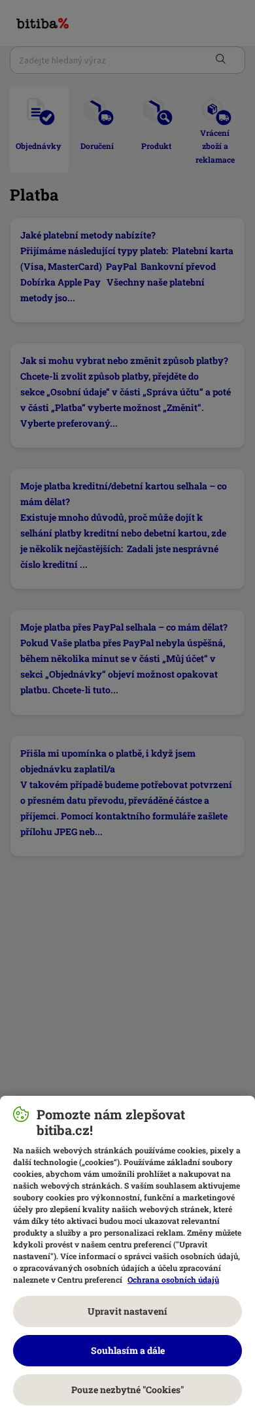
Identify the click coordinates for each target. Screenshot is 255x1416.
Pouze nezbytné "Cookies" (127, 1389)
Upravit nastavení (127, 1311)
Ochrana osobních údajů (173, 1279)
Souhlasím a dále (128, 1350)
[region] (127, 1256)
